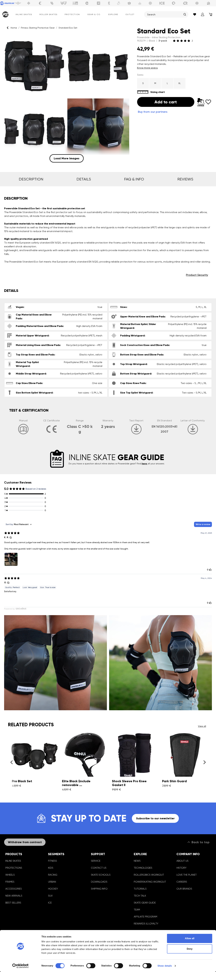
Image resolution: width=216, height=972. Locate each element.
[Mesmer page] (197, 3)
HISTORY (181, 867)
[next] (204, 762)
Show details (164, 965)
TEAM (137, 909)
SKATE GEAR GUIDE (145, 902)
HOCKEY (53, 888)
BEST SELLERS (13, 902)
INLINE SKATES (13, 860)
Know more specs (147, 67)
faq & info (134, 179)
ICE (50, 902)
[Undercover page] (52, 3)
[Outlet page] (208, 3)
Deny (189, 948)
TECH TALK (140, 895)
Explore (113, 14)
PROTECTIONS (13, 867)
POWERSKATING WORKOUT (150, 881)
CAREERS (181, 881)
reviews (185, 179)
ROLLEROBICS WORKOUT (149, 874)
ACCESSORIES (13, 888)
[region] (66, 98)
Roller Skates (48, 14)
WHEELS (10, 874)
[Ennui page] (87, 3)
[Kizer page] (98, 3)
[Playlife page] (109, 3)
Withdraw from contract (25, 842)
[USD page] (28, 3)
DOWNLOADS (99, 881)
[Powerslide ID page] (150, 3)
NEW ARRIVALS (13, 895)
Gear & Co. (94, 14)
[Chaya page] (40, 3)
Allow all (189, 938)
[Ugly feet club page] (118, 3)
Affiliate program (145, 916)
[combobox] (164, 14)
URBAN (52, 881)
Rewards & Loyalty (146, 923)
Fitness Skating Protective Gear (38, 27)
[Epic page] (129, 3)
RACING (52, 874)
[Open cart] (210, 14)
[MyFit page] (75, 3)
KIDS (50, 867)
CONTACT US (98, 867)
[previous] (11, 762)
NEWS (137, 860)
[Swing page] (18, 3)
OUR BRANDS (184, 888)
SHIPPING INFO (99, 888)
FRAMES (9, 881)
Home (14, 27)
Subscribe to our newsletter (155, 818)
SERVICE (95, 860)
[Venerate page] (140, 3)
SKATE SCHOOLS (101, 874)
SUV (50, 895)
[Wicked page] (63, 3)
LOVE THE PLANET (186, 874)
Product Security (197, 274)
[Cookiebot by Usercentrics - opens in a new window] (20, 965)
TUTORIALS (140, 888)
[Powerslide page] (7, 3)
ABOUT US (182, 860)
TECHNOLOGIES (143, 867)
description (31, 179)
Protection (72, 14)
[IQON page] (185, 3)
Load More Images (66, 158)
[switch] (90, 965)
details (84, 179)
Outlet (130, 14)
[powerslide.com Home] (4, 14)
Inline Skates (23, 14)
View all (202, 726)
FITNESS (52, 860)
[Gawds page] (173, 3)
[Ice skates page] (162, 3)
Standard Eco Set (68, 27)
